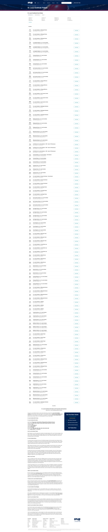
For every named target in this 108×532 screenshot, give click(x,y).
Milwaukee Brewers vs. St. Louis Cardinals (40, 131)
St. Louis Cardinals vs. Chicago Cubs (39, 348)
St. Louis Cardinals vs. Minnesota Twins (39, 233)
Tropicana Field (35, 313)
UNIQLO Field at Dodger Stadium (38, 43)
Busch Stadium (35, 35)
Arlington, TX (30, 17)
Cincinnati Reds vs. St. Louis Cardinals (39, 158)
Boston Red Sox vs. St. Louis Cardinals (39, 265)
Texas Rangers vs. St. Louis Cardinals (39, 222)
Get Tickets (76, 30)
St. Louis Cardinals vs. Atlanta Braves (39, 255)
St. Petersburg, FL (69, 20)
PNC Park (34, 124)
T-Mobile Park (35, 381)
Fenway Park (35, 266)
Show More (54, 405)
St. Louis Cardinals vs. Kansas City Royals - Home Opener (43, 176)
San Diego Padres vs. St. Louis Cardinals (40, 208)
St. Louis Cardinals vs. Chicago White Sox (40, 80)
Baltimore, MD (31, 20)
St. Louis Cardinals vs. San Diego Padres (40, 190)
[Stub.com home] (77, 519)
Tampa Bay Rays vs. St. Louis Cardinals (39, 312)
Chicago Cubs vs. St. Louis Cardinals (39, 165)
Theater (53, 2)
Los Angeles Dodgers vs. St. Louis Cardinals (40, 42)
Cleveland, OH (44, 17)
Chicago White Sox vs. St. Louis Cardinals (40, 276)
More (57, 2)
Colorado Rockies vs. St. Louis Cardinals (40, 55)
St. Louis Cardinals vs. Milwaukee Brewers (40, 287)
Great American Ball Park (36, 155)
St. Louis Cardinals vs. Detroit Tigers (39, 333)
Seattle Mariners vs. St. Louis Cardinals (39, 380)
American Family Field (36, 132)
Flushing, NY (43, 20)
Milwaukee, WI (56, 17)
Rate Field (34, 277)
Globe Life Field (35, 223)
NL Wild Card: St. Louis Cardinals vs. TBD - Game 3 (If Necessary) (44, 151)
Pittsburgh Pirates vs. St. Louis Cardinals (40, 118)
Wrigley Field (35, 166)
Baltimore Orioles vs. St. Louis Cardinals (40, 323)
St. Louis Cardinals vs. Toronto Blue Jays (40, 244)
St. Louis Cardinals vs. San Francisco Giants (40, 93)
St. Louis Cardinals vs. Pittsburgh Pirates (40, 34)
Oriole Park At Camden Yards (37, 324)
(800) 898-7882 (77, 521)
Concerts (48, 2)
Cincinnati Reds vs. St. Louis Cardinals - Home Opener (42, 154)
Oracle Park (34, 69)
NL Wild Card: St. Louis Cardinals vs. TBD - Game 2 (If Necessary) (44, 147)
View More (30, 22)
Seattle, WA (69, 17)
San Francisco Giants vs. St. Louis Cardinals (40, 68)
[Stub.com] (30, 3)
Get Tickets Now (72, 427)
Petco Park (34, 209)
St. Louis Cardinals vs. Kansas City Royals (40, 179)
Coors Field (34, 56)
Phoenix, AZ (56, 20)
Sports (44, 2)
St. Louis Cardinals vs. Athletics (38, 301)
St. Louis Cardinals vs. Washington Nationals (40, 106)
